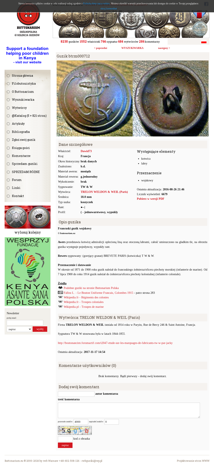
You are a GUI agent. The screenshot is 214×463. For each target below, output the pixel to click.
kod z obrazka (81, 438)
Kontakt (18, 196)
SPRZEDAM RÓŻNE (26, 172)
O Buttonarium (23, 92)
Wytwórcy (19, 108)
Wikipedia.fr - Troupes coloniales (83, 302)
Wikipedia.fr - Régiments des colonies (86, 297)
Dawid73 (86, 151)
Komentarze (21, 156)
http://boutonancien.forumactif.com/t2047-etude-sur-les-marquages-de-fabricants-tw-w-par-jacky (115, 343)
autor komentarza (106, 394)
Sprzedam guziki (25, 164)
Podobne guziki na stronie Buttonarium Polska (91, 288)
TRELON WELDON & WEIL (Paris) (104, 191)
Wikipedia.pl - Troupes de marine (84, 306)
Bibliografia (21, 132)
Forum (17, 180)
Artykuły (18, 124)
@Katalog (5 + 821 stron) (29, 116)
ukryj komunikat (109, 8)
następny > (164, 48)
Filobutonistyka (24, 83)
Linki (16, 188)
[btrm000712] (133, 62)
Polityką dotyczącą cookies (96, 3)
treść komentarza (69, 399)
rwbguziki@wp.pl (92, 460)
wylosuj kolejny (27, 232)
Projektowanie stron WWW (193, 460)
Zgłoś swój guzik (24, 140)
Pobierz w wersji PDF (150, 198)
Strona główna (22, 76)
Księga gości (21, 148)
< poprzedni (100, 48)
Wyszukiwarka (23, 100)
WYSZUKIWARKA (132, 48)
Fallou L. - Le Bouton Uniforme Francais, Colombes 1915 (98, 292)
